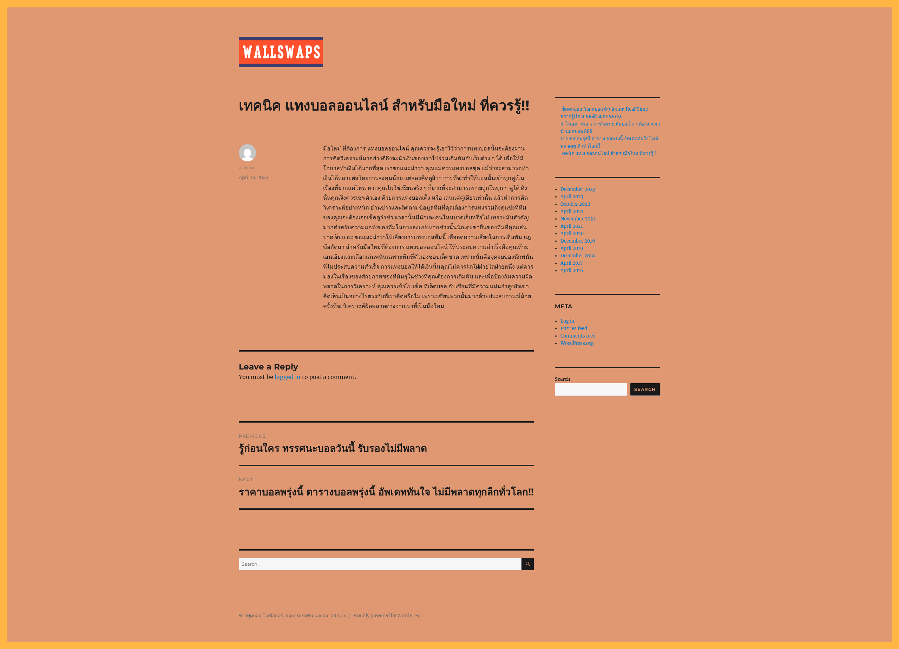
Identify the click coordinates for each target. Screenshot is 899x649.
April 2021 (571, 226)
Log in (567, 321)
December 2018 (577, 256)
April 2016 (571, 271)
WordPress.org (577, 343)
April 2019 (571, 248)
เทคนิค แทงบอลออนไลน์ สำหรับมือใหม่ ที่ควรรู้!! (608, 153)
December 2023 (577, 189)
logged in (288, 376)
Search (562, 379)
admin (246, 167)
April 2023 (571, 197)
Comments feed (578, 336)
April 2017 (571, 263)
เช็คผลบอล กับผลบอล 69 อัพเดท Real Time (604, 109)
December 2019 (577, 241)
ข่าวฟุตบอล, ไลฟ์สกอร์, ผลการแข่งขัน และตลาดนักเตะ (292, 616)
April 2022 (572, 211)
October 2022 (575, 204)
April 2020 (572, 234)
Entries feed (573, 329)
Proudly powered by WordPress (387, 616)
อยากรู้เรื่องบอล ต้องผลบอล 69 (590, 117)
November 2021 (577, 219)
